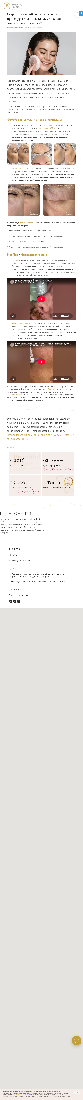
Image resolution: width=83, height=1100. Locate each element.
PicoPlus (12, 254)
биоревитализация (49, 119)
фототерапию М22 (29, 222)
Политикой (40, 1097)
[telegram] (14, 601)
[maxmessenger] (18, 601)
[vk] (10, 601)
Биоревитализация (19, 168)
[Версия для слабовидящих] (81, 13)
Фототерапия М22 (20, 119)
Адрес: (12, 568)
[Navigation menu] (79, 6)
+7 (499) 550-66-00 (19, 560)
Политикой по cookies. (21, 1094)
